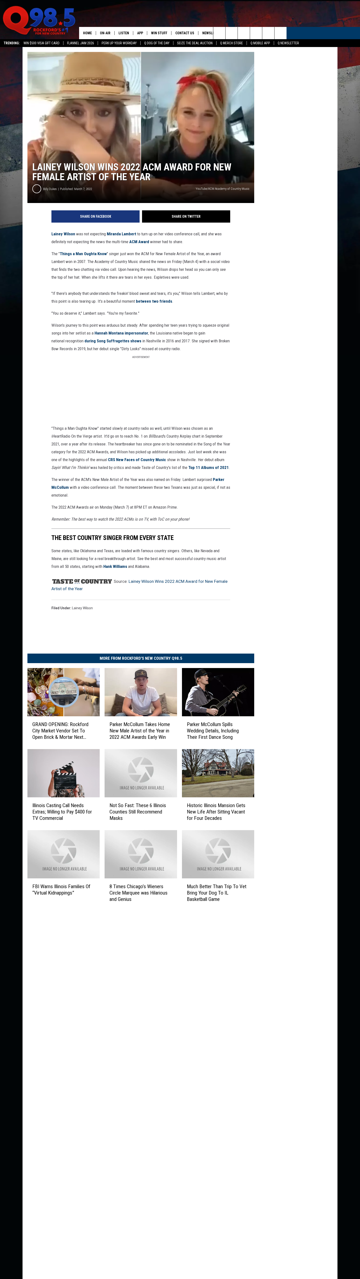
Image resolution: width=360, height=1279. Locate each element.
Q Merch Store (231, 43)
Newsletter (212, 33)
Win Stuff (159, 33)
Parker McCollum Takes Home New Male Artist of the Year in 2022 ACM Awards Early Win (139, 730)
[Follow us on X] (268, 33)
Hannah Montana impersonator (121, 333)
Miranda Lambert (121, 233)
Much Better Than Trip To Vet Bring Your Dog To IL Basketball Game (216, 893)
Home (87, 33)
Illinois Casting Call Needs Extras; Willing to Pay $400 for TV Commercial (62, 811)
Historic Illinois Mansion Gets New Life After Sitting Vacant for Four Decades (216, 811)
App (140, 33)
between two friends (154, 301)
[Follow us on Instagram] (256, 33)
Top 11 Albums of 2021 (208, 467)
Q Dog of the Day (156, 43)
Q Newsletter (288, 43)
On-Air (105, 33)
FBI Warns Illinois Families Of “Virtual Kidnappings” (61, 890)
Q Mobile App (260, 43)
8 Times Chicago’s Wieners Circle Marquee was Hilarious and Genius (138, 893)
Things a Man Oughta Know (83, 253)
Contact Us (184, 33)
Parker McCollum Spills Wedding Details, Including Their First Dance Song (213, 730)
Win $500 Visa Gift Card (42, 43)
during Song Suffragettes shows (112, 340)
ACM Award (139, 241)
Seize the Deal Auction (195, 43)
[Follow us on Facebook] (244, 33)
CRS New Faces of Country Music (137, 459)
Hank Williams (115, 566)
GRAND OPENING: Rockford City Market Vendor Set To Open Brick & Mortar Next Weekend (60, 730)
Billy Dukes (50, 189)
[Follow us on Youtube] (281, 33)
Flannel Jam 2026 (80, 43)
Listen (124, 33)
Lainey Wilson (63, 233)
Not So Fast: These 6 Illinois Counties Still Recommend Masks (137, 811)
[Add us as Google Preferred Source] (232, 33)
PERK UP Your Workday (119, 43)
